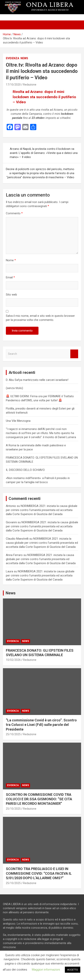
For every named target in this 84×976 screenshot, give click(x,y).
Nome (11, 260)
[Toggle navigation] (8, 24)
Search (74, 353)
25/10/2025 (13, 734)
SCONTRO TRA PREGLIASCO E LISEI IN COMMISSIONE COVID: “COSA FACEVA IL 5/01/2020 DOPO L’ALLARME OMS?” (39, 873)
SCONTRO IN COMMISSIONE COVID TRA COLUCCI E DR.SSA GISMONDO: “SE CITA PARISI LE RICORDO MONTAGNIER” (39, 799)
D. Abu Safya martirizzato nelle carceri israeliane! (37, 380)
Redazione (29, 84)
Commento (14, 213)
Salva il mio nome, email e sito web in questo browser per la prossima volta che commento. (40, 318)
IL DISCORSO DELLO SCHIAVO (25, 470)
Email (10, 277)
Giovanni (11, 522)
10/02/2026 (13, 659)
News (24, 58)
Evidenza (12, 58)
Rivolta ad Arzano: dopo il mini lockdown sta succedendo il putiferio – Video (44, 96)
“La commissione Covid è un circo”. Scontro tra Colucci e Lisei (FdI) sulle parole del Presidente (41, 724)
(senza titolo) (14, 388)
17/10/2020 (13, 84)
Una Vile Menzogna (18, 421)
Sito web (11, 294)
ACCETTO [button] (72, 969)
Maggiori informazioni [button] (46, 969)
